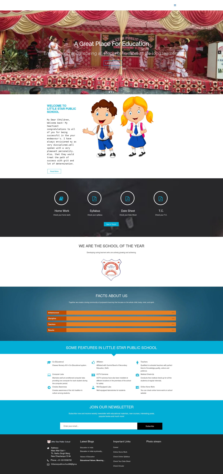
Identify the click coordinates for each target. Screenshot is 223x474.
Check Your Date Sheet (121, 461)
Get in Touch (111, 224)
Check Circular (118, 466)
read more (54, 171)
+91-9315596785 (64, 460)
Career (115, 447)
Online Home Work (120, 452)
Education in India (86, 447)
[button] (3, 52)
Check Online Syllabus (121, 456)
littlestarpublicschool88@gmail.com (66, 463)
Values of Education (87, 456)
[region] (111, 52)
